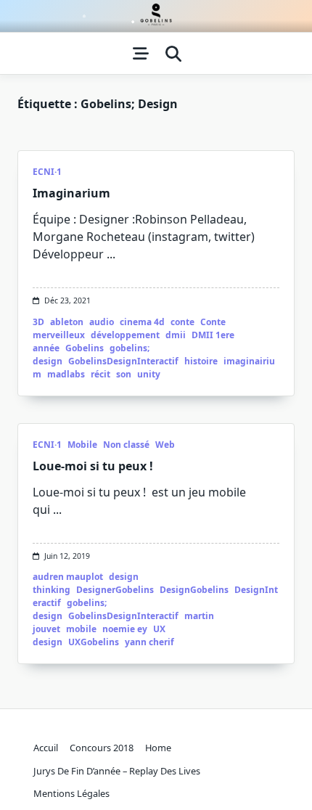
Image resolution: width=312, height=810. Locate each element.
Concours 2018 (102, 747)
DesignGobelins (194, 590)
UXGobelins (93, 642)
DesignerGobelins (115, 590)
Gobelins (84, 348)
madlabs (66, 374)
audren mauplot (68, 576)
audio (101, 322)
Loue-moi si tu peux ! (93, 466)
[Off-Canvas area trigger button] (141, 54)
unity (148, 374)
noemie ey (124, 629)
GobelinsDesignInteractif (123, 361)
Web (165, 444)
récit (100, 374)
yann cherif (149, 642)
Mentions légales (71, 793)
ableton (66, 322)
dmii (175, 335)
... (111, 254)
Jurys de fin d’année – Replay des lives (116, 770)
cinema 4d (142, 322)
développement (125, 335)
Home (158, 747)
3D (38, 322)
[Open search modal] (173, 54)
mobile (81, 629)
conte (182, 322)
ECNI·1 (47, 171)
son (123, 374)
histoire (201, 361)
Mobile (82, 444)
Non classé (126, 444)
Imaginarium (71, 193)
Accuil (45, 747)
